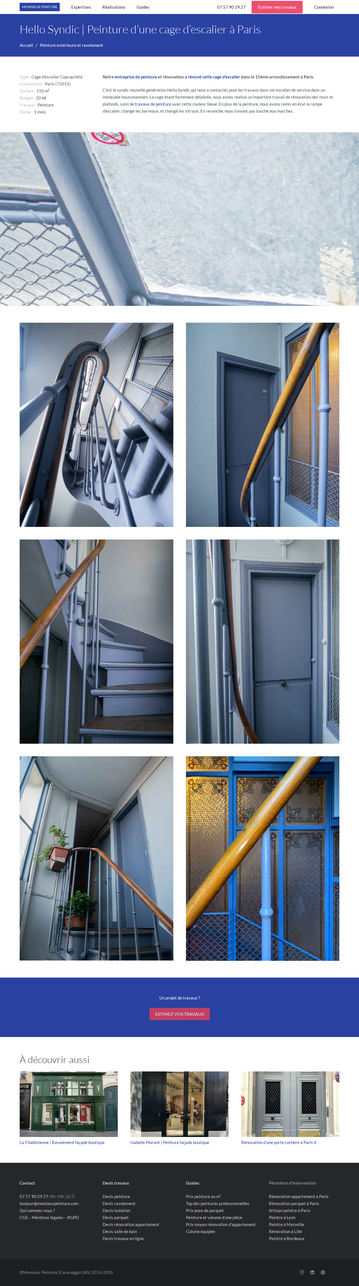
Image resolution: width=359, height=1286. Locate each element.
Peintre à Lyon (282, 1217)
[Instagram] (301, 1272)
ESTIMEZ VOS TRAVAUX (179, 1014)
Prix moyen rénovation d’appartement (221, 1224)
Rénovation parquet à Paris (294, 1203)
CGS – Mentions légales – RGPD (49, 1217)
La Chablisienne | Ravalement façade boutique (62, 1142)
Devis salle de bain (120, 1231)
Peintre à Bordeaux (287, 1238)
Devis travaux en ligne (123, 1238)
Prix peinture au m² (203, 1196)
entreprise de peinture (136, 76)
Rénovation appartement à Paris (299, 1196)
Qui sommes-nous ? (37, 1210)
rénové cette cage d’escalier (214, 76)
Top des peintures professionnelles (217, 1203)
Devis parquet (116, 1217)
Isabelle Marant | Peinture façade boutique (169, 1142)
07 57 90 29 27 (34, 1196)
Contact (27, 1182)
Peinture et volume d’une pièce (214, 1217)
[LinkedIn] (312, 1272)
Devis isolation (116, 1210)
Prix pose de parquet (205, 1210)
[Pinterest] (322, 1272)
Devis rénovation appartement (131, 1224)
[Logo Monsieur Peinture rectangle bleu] (40, 7)
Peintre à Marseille (286, 1224)
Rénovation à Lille (285, 1231)
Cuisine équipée (200, 1231)
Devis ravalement (119, 1203)
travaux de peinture (153, 103)
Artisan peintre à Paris (289, 1210)
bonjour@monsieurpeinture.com (49, 1203)
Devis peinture (116, 1196)
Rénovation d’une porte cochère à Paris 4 (278, 1142)
